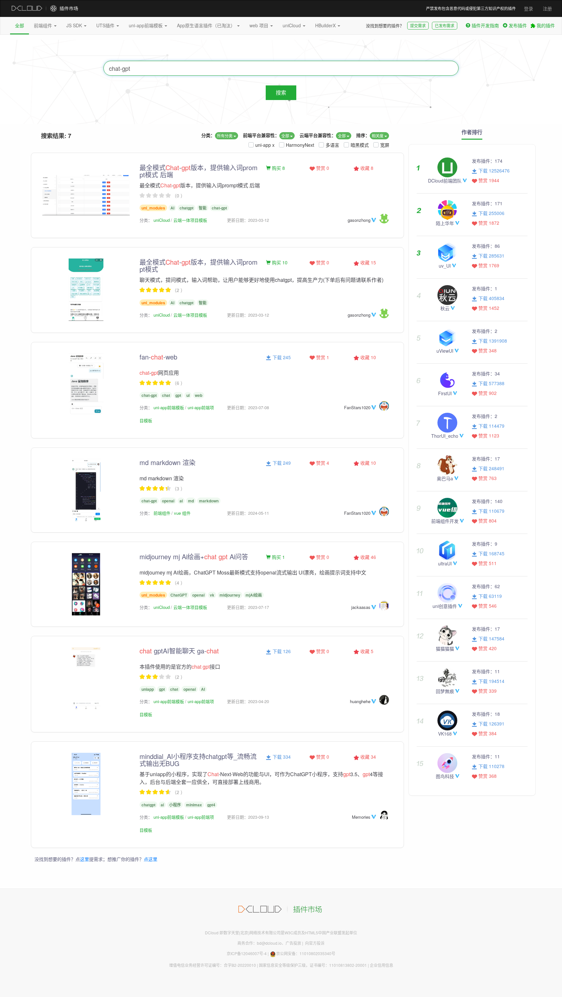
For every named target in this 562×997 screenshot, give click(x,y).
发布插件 (518, 25)
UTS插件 (106, 25)
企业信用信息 (381, 965)
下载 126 (281, 651)
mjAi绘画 (254, 595)
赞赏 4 (322, 463)
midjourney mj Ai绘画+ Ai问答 (194, 556)
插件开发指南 (485, 25)
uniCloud (292, 25)
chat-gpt (219, 208)
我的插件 (545, 25)
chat (166, 395)
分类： (208, 135)
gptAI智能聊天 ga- (179, 650)
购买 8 (278, 168)
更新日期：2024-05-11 (248, 513)
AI (172, 208)
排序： (363, 135)
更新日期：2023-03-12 (248, 220)
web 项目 (259, 25)
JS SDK (74, 25)
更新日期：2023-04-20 (248, 701)
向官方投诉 (315, 943)
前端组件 (43, 25)
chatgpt (187, 208)
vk (212, 595)
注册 (547, 8)
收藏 (366, 168)
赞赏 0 (322, 168)
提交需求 (418, 25)
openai (168, 501)
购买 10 (279, 262)
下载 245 (281, 357)
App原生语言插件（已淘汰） (206, 25)
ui (188, 395)
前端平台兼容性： (261, 135)
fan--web (158, 356)
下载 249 (281, 463)
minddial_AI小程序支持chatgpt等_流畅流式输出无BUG (198, 759)
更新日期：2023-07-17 (248, 607)
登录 (528, 8)
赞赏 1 (322, 357)
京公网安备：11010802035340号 (305, 953)
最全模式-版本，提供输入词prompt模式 (199, 265)
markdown (209, 501)
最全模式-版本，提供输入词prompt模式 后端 (199, 171)
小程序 (175, 805)
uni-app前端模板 (146, 25)
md (191, 501)
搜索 (281, 92)
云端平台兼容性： (318, 135)
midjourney (230, 595)
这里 (84, 859)
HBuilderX (326, 25)
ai (181, 501)
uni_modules (153, 208)
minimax (194, 805)
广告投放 (293, 943)
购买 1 (278, 557)
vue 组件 (182, 513)
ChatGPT (178, 595)
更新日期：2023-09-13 (248, 817)
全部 (19, 25)
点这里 (150, 859)
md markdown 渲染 (167, 462)
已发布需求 (444, 25)
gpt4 (211, 805)
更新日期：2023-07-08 (248, 407)
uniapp (147, 689)
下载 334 (281, 756)
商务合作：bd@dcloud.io (259, 943)
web (198, 395)
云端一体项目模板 (190, 220)
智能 (203, 208)
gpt (178, 395)
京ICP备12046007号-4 (247, 953)
